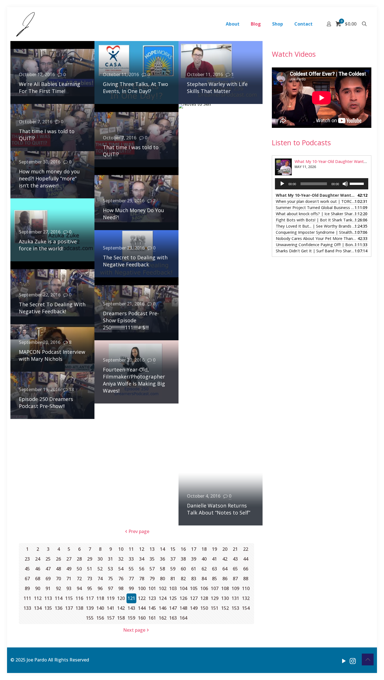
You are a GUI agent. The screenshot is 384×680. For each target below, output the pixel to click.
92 (58, 588)
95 (89, 588)
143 (131, 608)
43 (235, 559)
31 (110, 559)
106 (204, 588)
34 (141, 559)
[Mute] (345, 184)
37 (172, 559)
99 (131, 588)
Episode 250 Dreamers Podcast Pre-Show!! (46, 402)
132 (246, 598)
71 (68, 578)
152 (225, 608)
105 (194, 588)
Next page (134, 630)
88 (245, 578)
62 (204, 569)
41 (214, 559)
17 (193, 549)
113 (48, 598)
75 (110, 578)
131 (235, 598)
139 (90, 608)
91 (48, 588)
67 (27, 578)
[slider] (357, 183)
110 (246, 588)
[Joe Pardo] (25, 24)
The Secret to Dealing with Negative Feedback (135, 261)
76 (120, 578)
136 (58, 608)
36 (162, 559)
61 (193, 569)
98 (120, 588)
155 (90, 618)
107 (214, 588)
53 (110, 569)
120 (121, 598)
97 (110, 588)
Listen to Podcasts (301, 142)
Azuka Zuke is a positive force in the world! (48, 245)
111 (27, 598)
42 (224, 559)
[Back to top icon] (368, 659)
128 (204, 598)
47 (48, 569)
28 (79, 559)
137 (69, 608)
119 (110, 598)
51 (89, 569)
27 (68, 559)
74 (100, 578)
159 (131, 618)
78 (141, 578)
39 (193, 559)
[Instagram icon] (352, 660)
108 (225, 588)
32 (120, 559)
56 (141, 569)
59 (172, 569)
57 (152, 569)
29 (89, 559)
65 (235, 569)
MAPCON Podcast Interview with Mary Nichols (52, 355)
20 (224, 549)
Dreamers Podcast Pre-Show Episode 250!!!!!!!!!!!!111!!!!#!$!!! (131, 320)
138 (79, 608)
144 (142, 608)
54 (120, 569)
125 (173, 598)
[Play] (282, 184)
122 (142, 598)
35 (152, 559)
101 (152, 588)
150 (204, 608)
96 (100, 588)
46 (37, 569)
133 (27, 608)
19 (214, 549)
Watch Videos (294, 54)
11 (131, 549)
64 (224, 569)
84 (204, 578)
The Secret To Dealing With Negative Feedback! (52, 308)
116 (79, 598)
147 (173, 608)
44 (245, 559)
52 (100, 569)
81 (172, 578)
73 (89, 578)
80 (162, 578)
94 (79, 588)
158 (121, 618)
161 (152, 618)
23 (27, 559)
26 (58, 559)
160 (142, 618)
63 (214, 569)
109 (235, 588)
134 (38, 608)
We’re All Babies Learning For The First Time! (49, 87)
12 (141, 549)
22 (245, 549)
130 (225, 598)
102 (162, 588)
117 (90, 598)
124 (162, 598)
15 (172, 549)
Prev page (138, 531)
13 (152, 549)
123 (152, 598)
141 (110, 608)
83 (193, 578)
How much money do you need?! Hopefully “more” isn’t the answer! (49, 178)
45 (27, 569)
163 (173, 618)
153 (235, 608)
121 (131, 598)
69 (48, 578)
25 (48, 559)
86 (224, 578)
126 (183, 598)
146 (162, 608)
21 (235, 549)
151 (214, 608)
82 (183, 578)
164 (183, 618)
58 (162, 569)
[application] (321, 183)
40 (204, 559)
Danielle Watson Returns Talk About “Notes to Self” (218, 509)
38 (183, 559)
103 (173, 588)
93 (68, 588)
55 (131, 569)
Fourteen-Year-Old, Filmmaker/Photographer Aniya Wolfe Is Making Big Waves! (134, 380)
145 (152, 608)
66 (245, 569)
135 (48, 608)
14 (162, 549)
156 (100, 618)
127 (194, 598)
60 (183, 569)
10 (120, 549)
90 (37, 588)
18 (71, 389)
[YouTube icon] (343, 660)
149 (194, 608)
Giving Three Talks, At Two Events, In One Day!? (135, 87)
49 (68, 569)
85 (214, 578)
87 (235, 578)
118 (100, 598)
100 (142, 588)
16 (183, 549)
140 (100, 608)
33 (131, 559)
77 (131, 578)
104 (183, 588)
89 (27, 588)
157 (110, 618)
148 (183, 608)
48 (58, 569)
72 (79, 578)
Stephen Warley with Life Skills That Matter (217, 87)
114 (58, 598)
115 (69, 598)
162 (162, 618)
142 (121, 608)
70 (58, 578)
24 (37, 559)
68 (37, 578)
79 (152, 578)
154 (246, 608)
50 (79, 569)
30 (100, 559)
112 (38, 598)
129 (214, 598)
